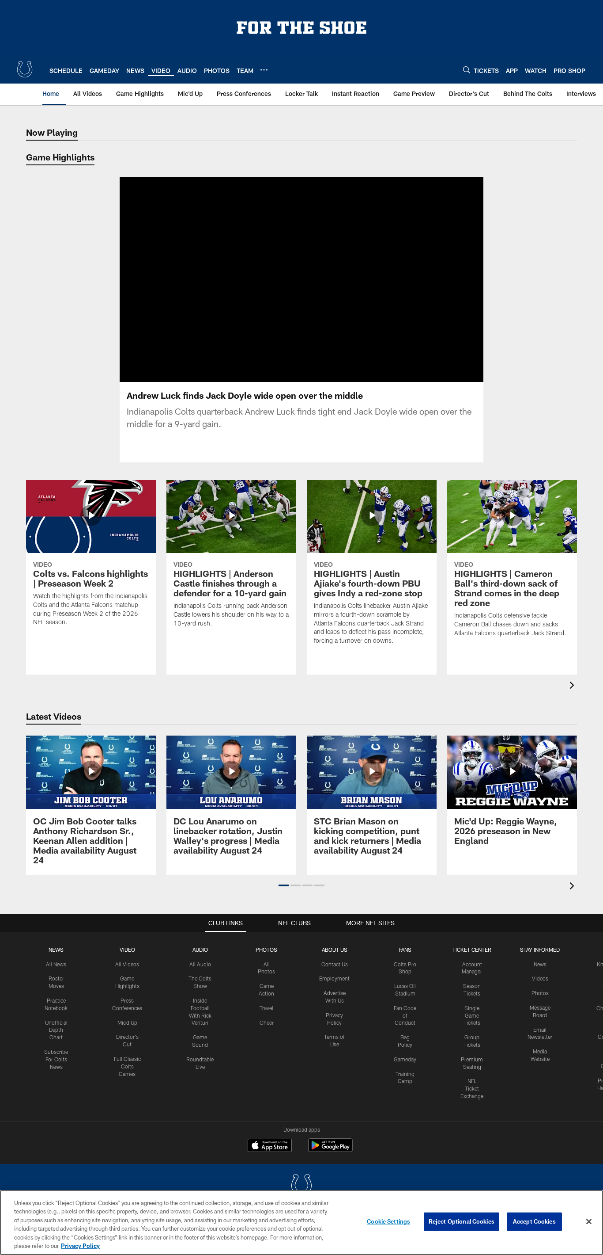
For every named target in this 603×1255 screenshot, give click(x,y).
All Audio (200, 964)
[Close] (589, 1222)
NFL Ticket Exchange (471, 1088)
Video (127, 949)
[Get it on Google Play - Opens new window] (330, 1149)
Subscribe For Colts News (56, 1059)
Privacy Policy (80, 1245)
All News (56, 964)
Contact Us (334, 964)
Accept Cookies (534, 1221)
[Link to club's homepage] (24, 69)
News (56, 949)
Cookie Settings (388, 1221)
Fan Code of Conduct (405, 1015)
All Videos (127, 964)
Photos (266, 949)
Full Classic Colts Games (127, 1066)
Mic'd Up (127, 1022)
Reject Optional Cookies (461, 1221)
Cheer (267, 1022)
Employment (334, 978)
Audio (200, 949)
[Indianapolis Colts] (301, 1186)
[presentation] (573, 686)
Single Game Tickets (472, 1015)
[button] (273, 279)
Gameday (405, 1059)
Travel (266, 1008)
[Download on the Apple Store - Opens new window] (269, 1146)
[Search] (466, 70)
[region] (301, 1222)
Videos (540, 978)
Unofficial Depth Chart (56, 1030)
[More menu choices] (264, 69)
